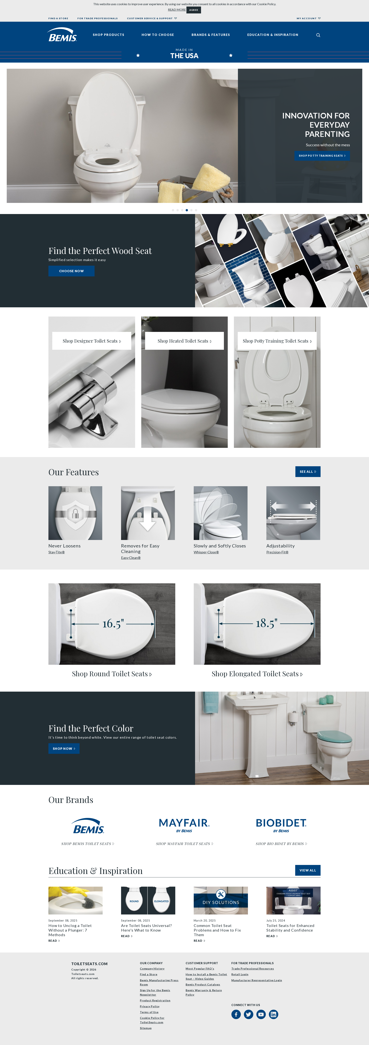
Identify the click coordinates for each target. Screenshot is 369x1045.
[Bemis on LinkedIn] (273, 1014)
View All (310, 870)
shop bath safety (329, 155)
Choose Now (71, 271)
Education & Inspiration (272, 34)
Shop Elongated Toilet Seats (256, 673)
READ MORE (177, 9)
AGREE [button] (193, 9)
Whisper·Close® (206, 552)
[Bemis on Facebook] (236, 1014)
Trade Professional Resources (252, 968)
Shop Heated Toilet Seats (183, 341)
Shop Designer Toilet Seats (91, 341)
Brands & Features (211, 34)
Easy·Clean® (131, 558)
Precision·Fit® (277, 552)
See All (308, 473)
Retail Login (239, 974)
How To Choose (158, 34)
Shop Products (108, 34)
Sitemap (146, 1028)
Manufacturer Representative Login (256, 980)
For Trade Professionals (97, 18)
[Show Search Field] (318, 35)
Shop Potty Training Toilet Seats (276, 341)
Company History (152, 968)
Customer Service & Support (150, 18)
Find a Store (58, 18)
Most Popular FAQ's (200, 968)
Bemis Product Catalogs (203, 984)
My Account (307, 18)
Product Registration (155, 1000)
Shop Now (63, 748)
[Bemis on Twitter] (248, 1014)
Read (54, 941)
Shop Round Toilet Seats (111, 673)
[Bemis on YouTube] (261, 1014)
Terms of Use (149, 1012)
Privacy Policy (150, 1006)
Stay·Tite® (56, 552)
